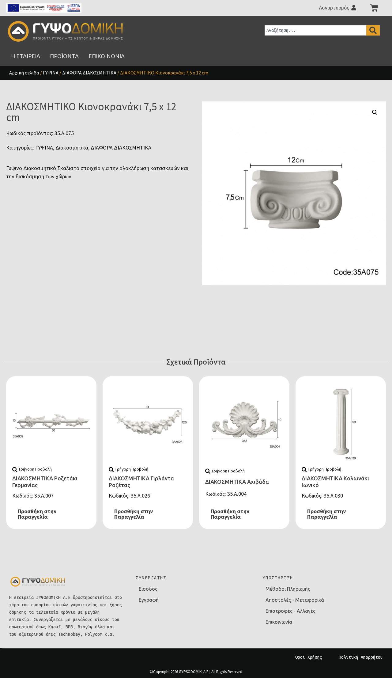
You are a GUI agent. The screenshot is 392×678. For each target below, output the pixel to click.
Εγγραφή (149, 600)
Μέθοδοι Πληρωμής (288, 589)
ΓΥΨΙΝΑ (50, 73)
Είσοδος (148, 589)
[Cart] (374, 8)
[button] (374, 112)
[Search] (373, 30)
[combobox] (315, 30)
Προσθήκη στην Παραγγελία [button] (37, 514)
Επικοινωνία (279, 622)
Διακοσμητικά (71, 147)
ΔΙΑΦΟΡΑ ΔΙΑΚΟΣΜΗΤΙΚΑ (89, 73)
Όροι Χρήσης (308, 657)
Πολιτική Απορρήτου (361, 657)
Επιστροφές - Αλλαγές (290, 611)
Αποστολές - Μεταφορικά (295, 600)
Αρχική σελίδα (24, 73)
